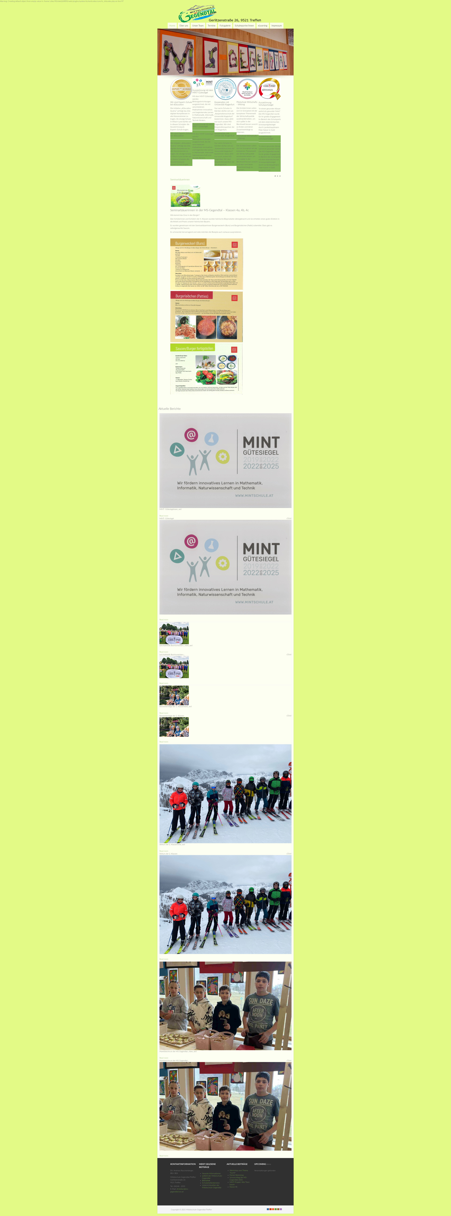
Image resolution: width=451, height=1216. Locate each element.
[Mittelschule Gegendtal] (225, 14)
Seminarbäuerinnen (180, 179)
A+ (276, 176)
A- (280, 176)
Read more (163, 516)
